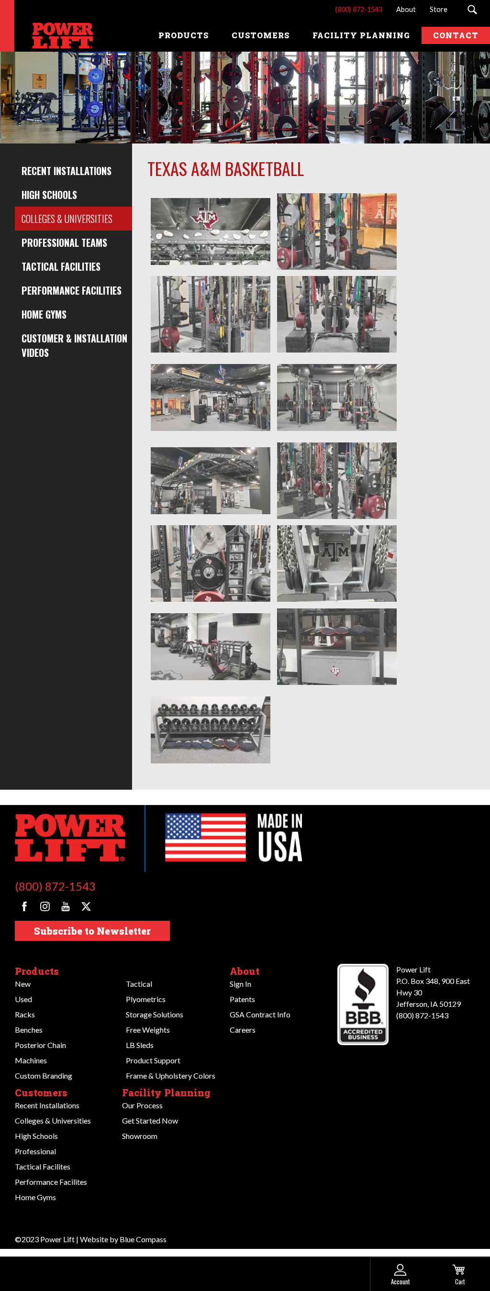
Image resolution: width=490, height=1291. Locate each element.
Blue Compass (143, 1239)
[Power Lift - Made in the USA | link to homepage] (55, 35)
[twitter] (86, 906)
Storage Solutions (154, 1014)
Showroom (139, 1135)
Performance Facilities (72, 290)
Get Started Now (150, 1120)
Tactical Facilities (61, 266)
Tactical (139, 983)
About (244, 971)
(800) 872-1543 (55, 886)
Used (23, 999)
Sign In (240, 983)
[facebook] (24, 906)
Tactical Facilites (42, 1166)
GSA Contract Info (260, 1014)
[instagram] (45, 906)
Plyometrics (146, 999)
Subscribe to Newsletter (92, 931)
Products (37, 971)
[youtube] (65, 906)
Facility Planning (166, 1092)
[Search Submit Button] (472, 9)
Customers (41, 1092)
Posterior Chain (40, 1044)
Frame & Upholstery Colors (170, 1075)
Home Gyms (44, 314)
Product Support (153, 1060)
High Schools (49, 195)
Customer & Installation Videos (74, 345)
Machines (31, 1060)
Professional (35, 1151)
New (23, 983)
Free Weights (148, 1029)
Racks (25, 1014)
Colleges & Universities (67, 218)
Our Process (142, 1105)
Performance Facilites (51, 1181)
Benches (29, 1029)
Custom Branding (43, 1075)
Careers (243, 1029)
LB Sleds (140, 1044)
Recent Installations (66, 171)
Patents (242, 999)
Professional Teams (64, 242)
